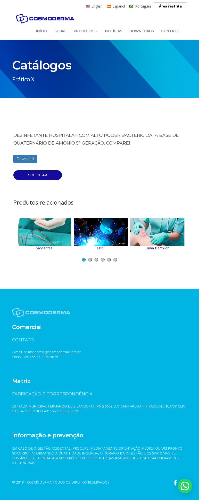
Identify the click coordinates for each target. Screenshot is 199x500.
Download (25, 159)
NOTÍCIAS (113, 31)
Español (119, 6)
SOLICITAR (37, 175)
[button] (84, 260)
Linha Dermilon (157, 248)
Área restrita (170, 6)
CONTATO (170, 31)
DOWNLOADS (141, 31)
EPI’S (101, 248)
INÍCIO (41, 31)
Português (143, 6)
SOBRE (60, 31)
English (96, 6)
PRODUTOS (84, 31)
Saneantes (44, 248)
